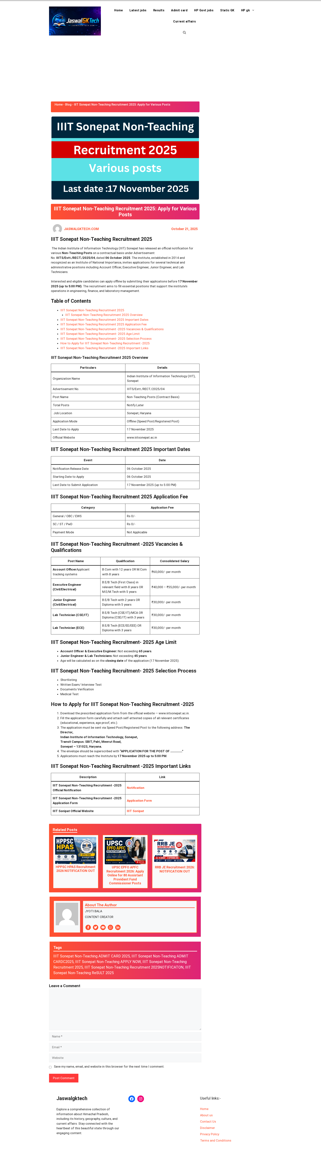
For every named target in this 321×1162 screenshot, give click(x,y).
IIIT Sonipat (135, 811)
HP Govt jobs (203, 10)
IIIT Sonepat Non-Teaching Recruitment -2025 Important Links (104, 348)
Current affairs (184, 21)
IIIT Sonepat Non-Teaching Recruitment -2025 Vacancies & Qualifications (112, 329)
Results (159, 10)
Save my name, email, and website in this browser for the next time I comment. (109, 1066)
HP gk (245, 10)
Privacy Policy (209, 1134)
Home (118, 10)
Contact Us (208, 1121)
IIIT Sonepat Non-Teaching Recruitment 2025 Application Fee (103, 324)
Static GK (227, 10)
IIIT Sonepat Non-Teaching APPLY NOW (108, 961)
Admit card (179, 10)
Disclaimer (207, 1128)
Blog (68, 104)
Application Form (139, 800)
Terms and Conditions (215, 1140)
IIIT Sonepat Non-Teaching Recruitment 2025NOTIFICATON (134, 967)
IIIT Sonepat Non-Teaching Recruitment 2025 (92, 310)
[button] (184, 32)
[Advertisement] (160, 70)
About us (206, 1115)
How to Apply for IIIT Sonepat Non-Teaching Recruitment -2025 (105, 343)
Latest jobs (138, 10)
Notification (135, 788)
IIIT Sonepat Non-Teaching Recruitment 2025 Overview (104, 315)
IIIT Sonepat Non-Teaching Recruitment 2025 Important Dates (104, 319)
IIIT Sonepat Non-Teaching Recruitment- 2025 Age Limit (100, 334)
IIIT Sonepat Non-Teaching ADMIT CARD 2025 (91, 956)
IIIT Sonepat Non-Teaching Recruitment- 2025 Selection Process (106, 338)
